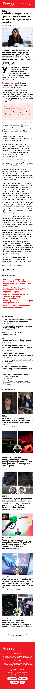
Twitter (15, 682)
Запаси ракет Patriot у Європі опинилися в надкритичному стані (17, 327)
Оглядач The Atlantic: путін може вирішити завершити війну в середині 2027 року (16, 290)
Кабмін (9, 265)
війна (3, 265)
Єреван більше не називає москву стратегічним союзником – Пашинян (16, 382)
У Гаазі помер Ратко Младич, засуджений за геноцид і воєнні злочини (17, 354)
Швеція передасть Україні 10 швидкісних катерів (13, 333)
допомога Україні (17, 265)
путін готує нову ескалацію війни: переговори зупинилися (17, 306)
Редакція (13, 670)
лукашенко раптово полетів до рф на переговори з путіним (16, 375)
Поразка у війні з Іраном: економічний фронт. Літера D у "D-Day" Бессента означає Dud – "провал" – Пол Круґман (17, 543)
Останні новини (7, 316)
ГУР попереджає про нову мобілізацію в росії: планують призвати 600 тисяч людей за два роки (17, 282)
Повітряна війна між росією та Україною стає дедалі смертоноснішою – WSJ (15, 296)
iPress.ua (29, 659)
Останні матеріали (8, 390)
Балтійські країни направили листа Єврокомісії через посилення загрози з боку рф (17, 347)
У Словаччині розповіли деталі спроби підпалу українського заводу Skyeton (16, 339)
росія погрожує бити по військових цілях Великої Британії (17, 361)
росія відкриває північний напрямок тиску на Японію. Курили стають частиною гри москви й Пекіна (17, 421)
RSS (22, 682)
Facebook (11, 244)
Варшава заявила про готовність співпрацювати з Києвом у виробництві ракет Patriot (17, 368)
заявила (10, 83)
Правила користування (17, 672)
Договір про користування (17, 674)
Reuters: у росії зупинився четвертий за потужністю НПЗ (18, 302)
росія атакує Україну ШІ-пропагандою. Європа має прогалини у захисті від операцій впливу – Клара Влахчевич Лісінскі (17, 624)
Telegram (22, 679)
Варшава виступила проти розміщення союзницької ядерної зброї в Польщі (17, 320)
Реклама (22, 670)
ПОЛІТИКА (4, 10)
